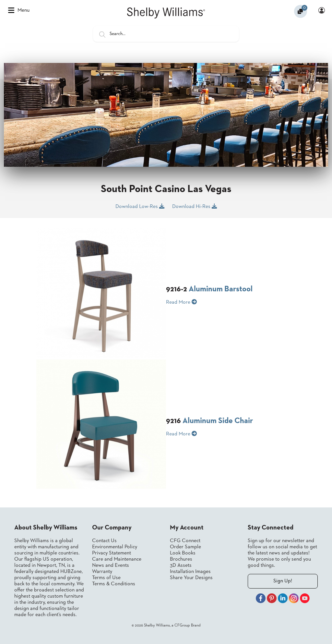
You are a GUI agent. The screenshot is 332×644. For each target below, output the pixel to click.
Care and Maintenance (116, 559)
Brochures (181, 559)
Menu (24, 10)
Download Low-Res (137, 206)
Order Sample (185, 547)
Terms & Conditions (113, 584)
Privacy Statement (111, 553)
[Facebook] (261, 599)
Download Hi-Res (192, 206)
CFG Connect (185, 540)
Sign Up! (282, 581)
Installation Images (190, 571)
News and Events (110, 565)
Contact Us (104, 540)
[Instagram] (294, 599)
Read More (179, 302)
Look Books (183, 553)
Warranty (102, 571)
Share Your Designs (191, 577)
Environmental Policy (114, 547)
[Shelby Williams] (166, 12)
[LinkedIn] (283, 599)
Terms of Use (106, 577)
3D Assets (181, 565)
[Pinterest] (272, 599)
